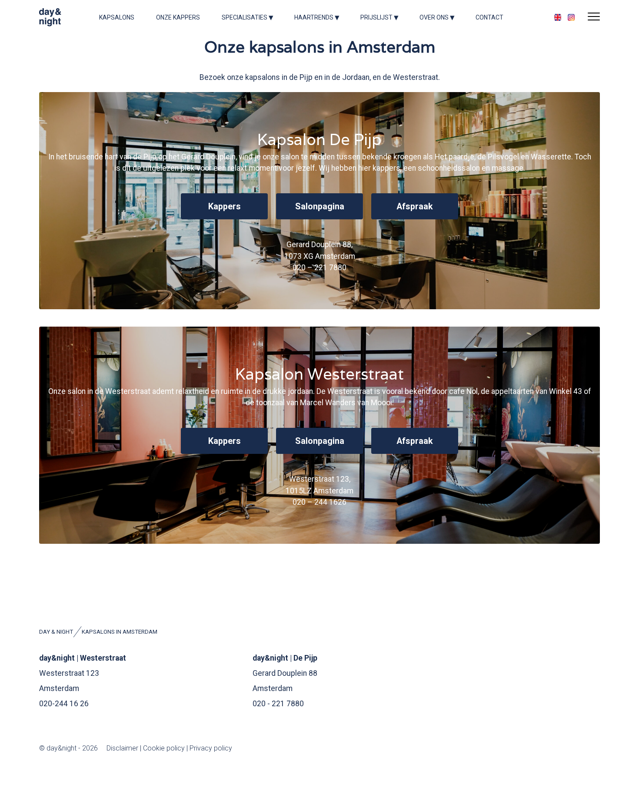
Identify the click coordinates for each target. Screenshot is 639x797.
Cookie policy (164, 748)
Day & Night (56, 631)
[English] (557, 17)
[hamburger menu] (594, 17)
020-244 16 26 (64, 703)
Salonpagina (319, 441)
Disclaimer (123, 748)
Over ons (434, 17)
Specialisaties (244, 17)
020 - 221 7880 (278, 703)
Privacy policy (211, 748)
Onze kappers (178, 17)
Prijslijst (376, 17)
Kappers (224, 441)
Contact (489, 17)
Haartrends (313, 17)
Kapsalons (116, 17)
